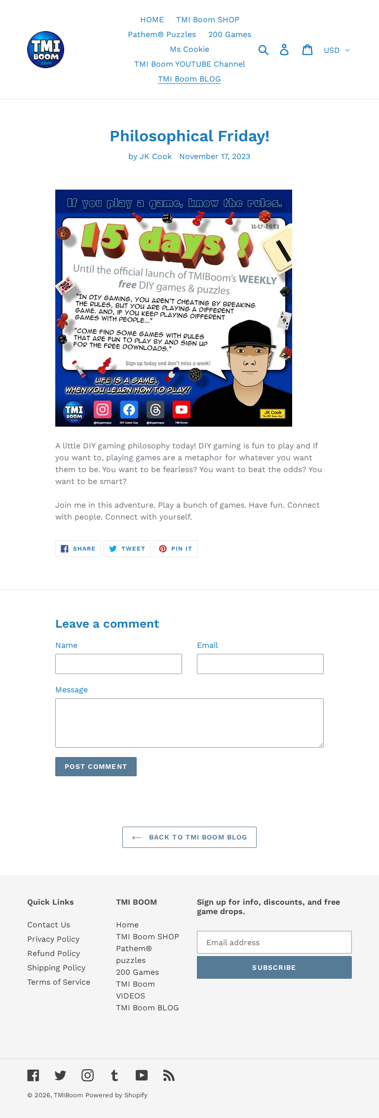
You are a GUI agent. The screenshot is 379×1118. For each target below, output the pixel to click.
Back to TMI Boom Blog (197, 837)
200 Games (137, 972)
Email (207, 645)
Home (127, 924)
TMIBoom (68, 1095)
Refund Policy (53, 953)
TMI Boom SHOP (147, 936)
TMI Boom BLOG (147, 1007)
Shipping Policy (56, 967)
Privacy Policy (53, 939)
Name (66, 645)
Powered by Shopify (116, 1095)
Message (71, 689)
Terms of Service (58, 982)
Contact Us (48, 924)
